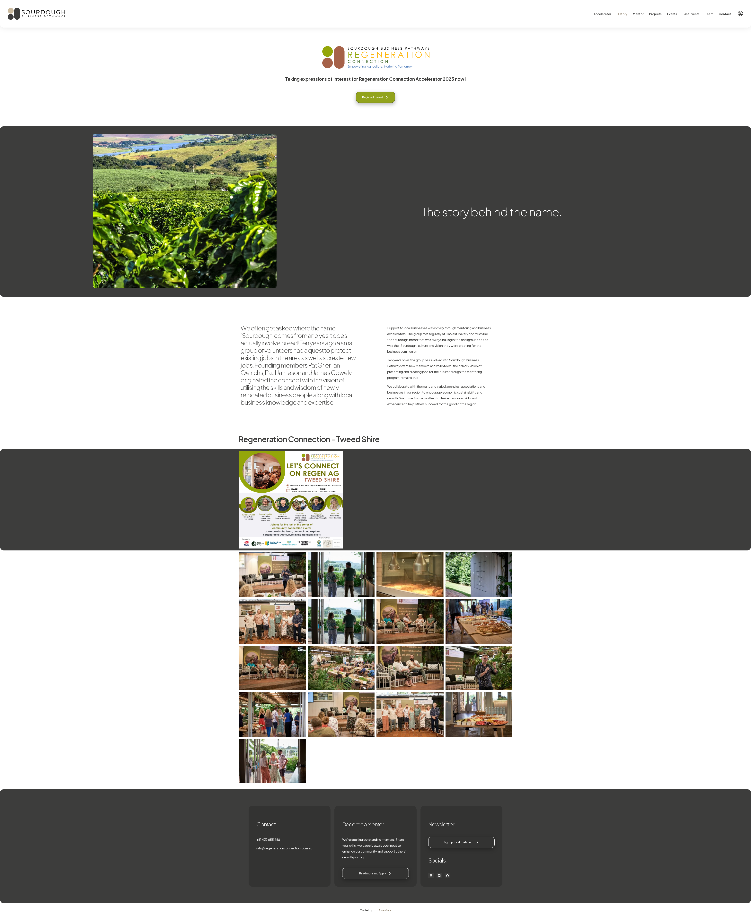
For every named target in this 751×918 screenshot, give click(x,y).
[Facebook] (447, 875)
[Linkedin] (439, 875)
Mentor (638, 14)
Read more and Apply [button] (372, 873)
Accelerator (602, 14)
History (622, 14)
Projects (655, 14)
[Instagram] (431, 875)
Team (709, 14)
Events (672, 14)
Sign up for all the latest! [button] (458, 842)
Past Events (691, 14)
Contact (725, 14)
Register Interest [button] (372, 97)
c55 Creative (382, 910)
